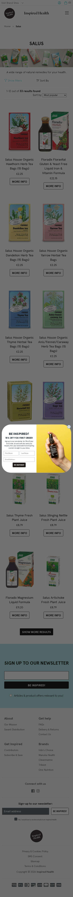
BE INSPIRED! (19, 465)
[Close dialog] (69, 426)
